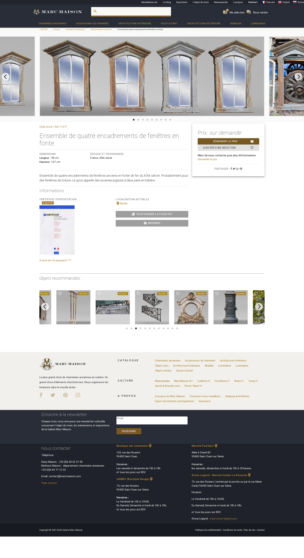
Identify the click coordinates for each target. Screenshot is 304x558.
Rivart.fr (239, 381)
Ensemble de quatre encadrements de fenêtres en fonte (140, 29)
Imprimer (152, 223)
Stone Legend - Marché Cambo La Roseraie (221, 475)
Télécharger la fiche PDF (152, 214)
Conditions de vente (233, 530)
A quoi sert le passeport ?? (55, 260)
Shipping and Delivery (237, 396)
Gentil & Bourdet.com (167, 385)
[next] (298, 77)
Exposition (181, 2)
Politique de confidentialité (208, 530)
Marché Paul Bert (205, 445)
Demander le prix (233, 141)
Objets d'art (169, 23)
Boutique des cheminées (134, 445)
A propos (238, 2)
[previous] (6, 77)
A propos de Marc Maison (170, 396)
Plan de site (250, 530)
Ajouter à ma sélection (228, 147)
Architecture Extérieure (204, 23)
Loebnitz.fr (203, 381)
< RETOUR (43, 29)
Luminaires (258, 23)
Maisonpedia (221, 2)
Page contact (49, 483)
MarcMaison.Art (183, 381)
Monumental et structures (101, 29)
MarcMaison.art (149, 2)
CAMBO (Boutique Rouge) (134, 479)
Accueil (56, 29)
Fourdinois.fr (222, 381)
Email (120, 418)
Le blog (167, 2)
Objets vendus (163, 370)
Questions (205, 401)
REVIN (121, 203)
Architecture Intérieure (134, 23)
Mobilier (235, 23)
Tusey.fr (253, 381)
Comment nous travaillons (204, 396)
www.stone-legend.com (223, 518)
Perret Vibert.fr (193, 385)
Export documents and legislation (174, 401)
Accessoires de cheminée (92, 23)
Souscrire (129, 431)
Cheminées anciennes (52, 23)
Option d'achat (184, 370)
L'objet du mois (201, 2)
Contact (253, 2)
